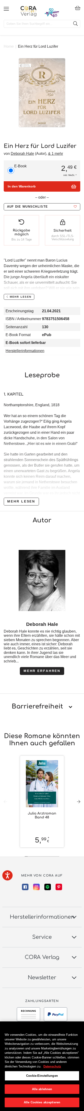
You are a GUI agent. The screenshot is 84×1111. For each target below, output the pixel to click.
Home (9, 46)
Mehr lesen (21, 501)
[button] (42, 207)
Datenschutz (52, 1066)
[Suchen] (75, 24)
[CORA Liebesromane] (29, 11)
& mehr (55, 154)
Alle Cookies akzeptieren (42, 1102)
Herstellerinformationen (25, 351)
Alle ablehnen (42, 1089)
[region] (42, 1066)
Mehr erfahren (42, 671)
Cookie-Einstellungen (42, 1075)
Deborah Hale (22, 154)
